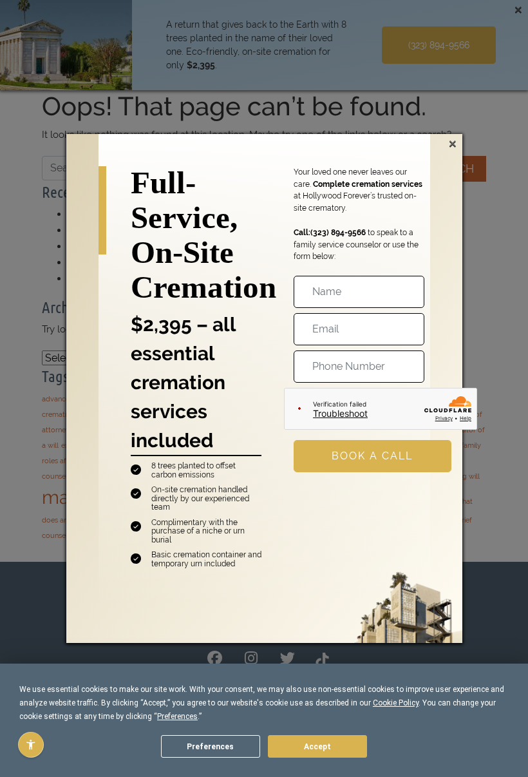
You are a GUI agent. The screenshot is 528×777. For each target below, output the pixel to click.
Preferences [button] (177, 716)
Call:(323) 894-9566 (330, 232)
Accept (317, 746)
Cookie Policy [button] (396, 702)
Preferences (210, 746)
